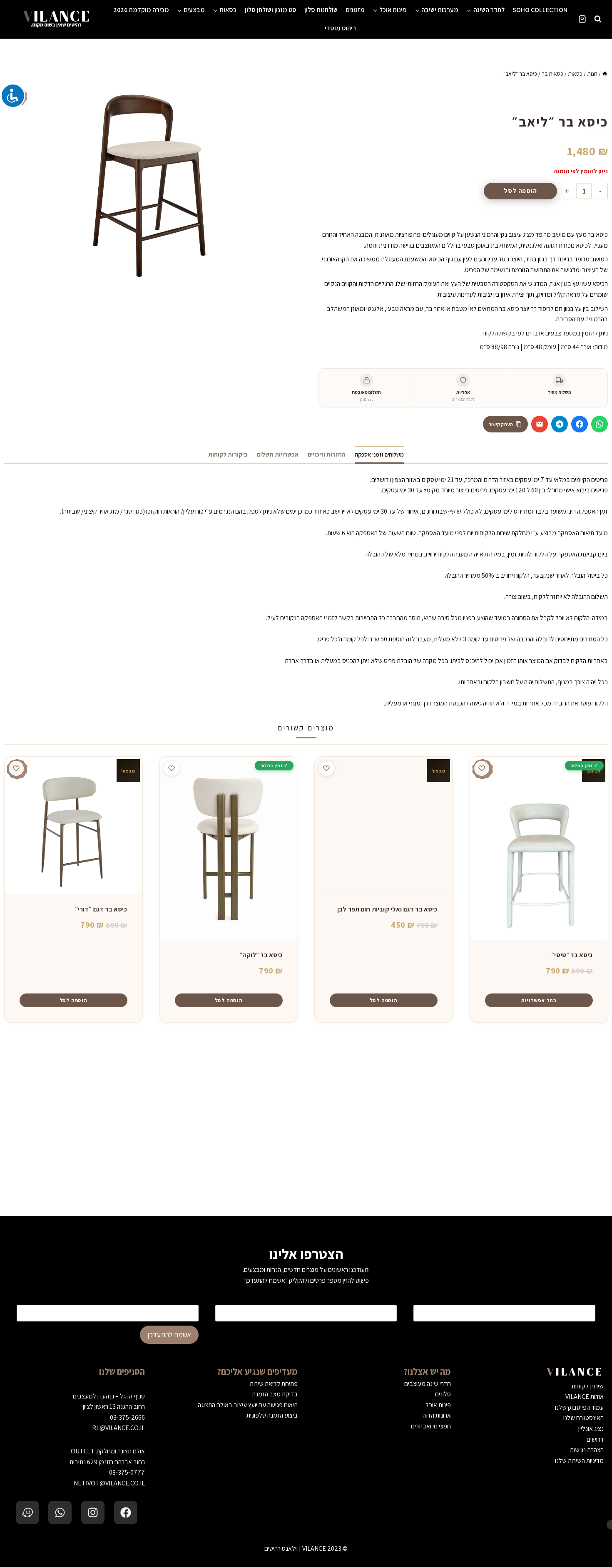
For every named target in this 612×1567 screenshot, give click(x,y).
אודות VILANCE (584, 1396)
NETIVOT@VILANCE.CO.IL (109, 1483)
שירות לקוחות (588, 1386)
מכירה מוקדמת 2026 (141, 9)
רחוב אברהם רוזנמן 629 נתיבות (107, 1462)
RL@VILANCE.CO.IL (118, 1427)
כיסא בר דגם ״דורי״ (101, 909)
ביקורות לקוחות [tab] (228, 454)
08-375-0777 (127, 1472)
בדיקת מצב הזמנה (275, 1394)
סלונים (443, 1394)
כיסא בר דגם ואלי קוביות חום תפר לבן (387, 909)
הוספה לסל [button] (384, 1000)
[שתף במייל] (539, 424)
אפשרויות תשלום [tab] (278, 454)
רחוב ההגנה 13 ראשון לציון (114, 1406)
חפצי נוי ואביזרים (431, 1426)
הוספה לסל (520, 190)
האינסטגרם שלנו (583, 1417)
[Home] (605, 73)
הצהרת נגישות (587, 1449)
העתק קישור (501, 424)
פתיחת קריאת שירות (274, 1383)
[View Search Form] (597, 19)
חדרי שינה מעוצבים (427, 1383)
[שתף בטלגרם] (559, 424)
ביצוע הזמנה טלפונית (272, 1415)
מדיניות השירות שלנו (579, 1460)
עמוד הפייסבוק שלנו (579, 1407)
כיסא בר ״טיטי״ (571, 955)
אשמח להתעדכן (169, 1334)
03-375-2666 (127, 1417)
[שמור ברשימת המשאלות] (481, 768)
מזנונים (355, 9)
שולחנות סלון (321, 9)
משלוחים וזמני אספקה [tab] (379, 454)
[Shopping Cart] (582, 19)
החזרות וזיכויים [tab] (327, 454)
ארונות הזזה (437, 1415)
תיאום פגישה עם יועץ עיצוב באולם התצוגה (248, 1405)
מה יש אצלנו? (427, 1371)
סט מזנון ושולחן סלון (270, 9)
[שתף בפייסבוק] (579, 424)
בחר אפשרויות (538, 1000)
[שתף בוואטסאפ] (599, 424)
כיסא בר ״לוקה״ (260, 955)
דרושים (595, 1439)
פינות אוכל (438, 1405)
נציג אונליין (591, 1428)
